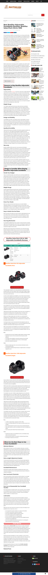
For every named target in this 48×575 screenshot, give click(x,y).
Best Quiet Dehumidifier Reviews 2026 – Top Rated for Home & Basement (40, 30)
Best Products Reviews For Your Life (12, 7)
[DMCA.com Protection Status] (35, 558)
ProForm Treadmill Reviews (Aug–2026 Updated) (40, 40)
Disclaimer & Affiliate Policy (22, 559)
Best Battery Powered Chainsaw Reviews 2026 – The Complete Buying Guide (40, 46)
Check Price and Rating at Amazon (17, 287)
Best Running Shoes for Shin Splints (37, 57)
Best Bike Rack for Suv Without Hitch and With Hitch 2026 (40, 25)
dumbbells (13, 91)
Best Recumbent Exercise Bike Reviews (37, 55)
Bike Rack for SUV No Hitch (35, 59)
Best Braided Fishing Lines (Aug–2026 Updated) (40, 35)
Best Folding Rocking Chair (35, 61)
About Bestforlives (20, 558)
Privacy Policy (20, 561)
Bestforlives (5, 20)
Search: (19, 243)
